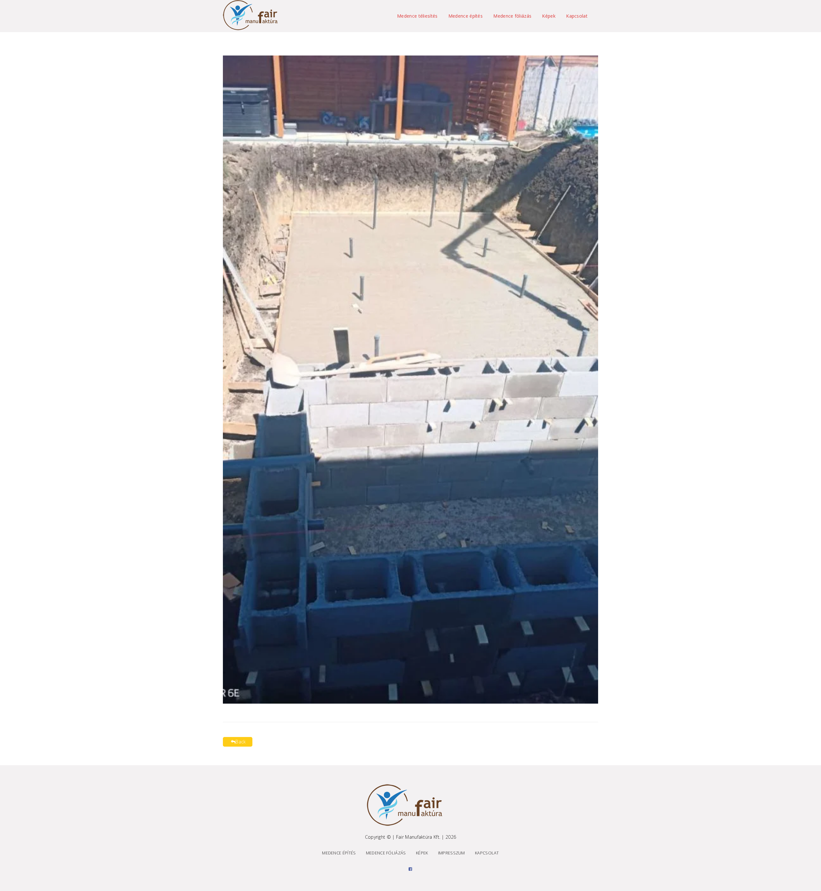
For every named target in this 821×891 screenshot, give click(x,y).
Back (240, 742)
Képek (548, 16)
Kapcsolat (577, 16)
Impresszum (451, 853)
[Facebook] (410, 869)
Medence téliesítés (417, 16)
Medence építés (465, 16)
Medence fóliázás (512, 16)
